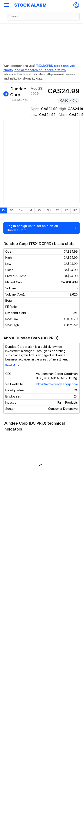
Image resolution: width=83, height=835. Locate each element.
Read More (12, 365)
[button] (6, 5)
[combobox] (43, 16)
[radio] (11, 210)
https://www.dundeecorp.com (57, 384)
